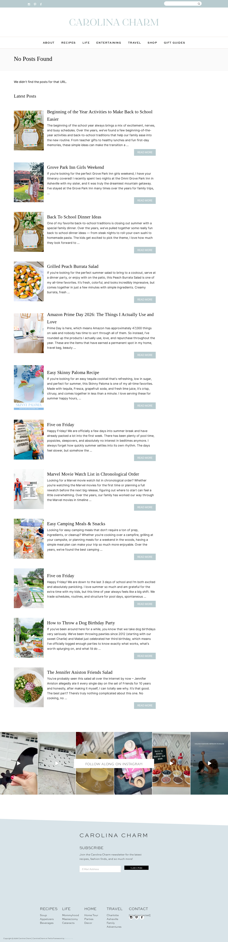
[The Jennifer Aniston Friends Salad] (29, 688)
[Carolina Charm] (114, 22)
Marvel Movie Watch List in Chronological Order (93, 474)
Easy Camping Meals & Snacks (76, 523)
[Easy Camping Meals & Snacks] (29, 540)
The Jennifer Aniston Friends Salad (79, 672)
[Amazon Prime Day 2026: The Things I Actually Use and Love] (29, 334)
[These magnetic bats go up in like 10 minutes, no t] (57, 763)
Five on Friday (60, 424)
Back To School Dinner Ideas (74, 216)
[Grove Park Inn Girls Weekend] (29, 183)
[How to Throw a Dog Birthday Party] (29, 639)
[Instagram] (29, 3)
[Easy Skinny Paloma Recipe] (29, 389)
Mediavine (69, 938)
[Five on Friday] (29, 441)
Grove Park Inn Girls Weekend (75, 167)
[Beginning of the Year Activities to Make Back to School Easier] (29, 132)
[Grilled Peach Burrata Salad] (29, 283)
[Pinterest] (35, 3)
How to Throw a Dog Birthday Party (81, 622)
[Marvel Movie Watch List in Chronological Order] (29, 490)
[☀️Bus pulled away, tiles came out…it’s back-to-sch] (133, 763)
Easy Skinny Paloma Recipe (73, 372)
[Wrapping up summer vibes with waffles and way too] (171, 763)
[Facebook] (41, 3)
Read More (146, 153)
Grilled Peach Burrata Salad (72, 266)
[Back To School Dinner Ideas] (29, 233)
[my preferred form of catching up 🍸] (95, 763)
